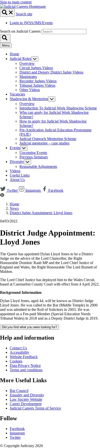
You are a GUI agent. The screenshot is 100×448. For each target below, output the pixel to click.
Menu (6, 45)
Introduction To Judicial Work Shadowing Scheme (58, 108)
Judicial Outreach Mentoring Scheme (47, 139)
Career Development (26, 404)
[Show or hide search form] (7, 13)
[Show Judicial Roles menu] (34, 58)
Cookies (16, 361)
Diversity (17, 162)
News (14, 208)
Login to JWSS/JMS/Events (31, 23)
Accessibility (19, 352)
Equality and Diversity (27, 395)
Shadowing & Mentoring (29, 99)
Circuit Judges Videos (36, 68)
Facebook (17, 429)
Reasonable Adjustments (38, 166)
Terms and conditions (26, 370)
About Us (17, 180)
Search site (24, 14)
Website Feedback (24, 357)
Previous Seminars (33, 157)
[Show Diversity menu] (27, 161)
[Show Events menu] (23, 148)
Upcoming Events (33, 153)
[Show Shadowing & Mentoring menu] (51, 99)
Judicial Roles (20, 59)
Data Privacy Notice (25, 365)
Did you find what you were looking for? (29, 327)
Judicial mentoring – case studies (44, 143)
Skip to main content (16, 2)
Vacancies (17, 94)
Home (14, 54)
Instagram (17, 433)
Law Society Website (26, 399)
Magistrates (28, 77)
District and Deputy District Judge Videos (51, 72)
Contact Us (18, 348)
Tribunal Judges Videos (37, 85)
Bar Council (19, 391)
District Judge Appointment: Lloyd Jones (41, 213)
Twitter (15, 437)
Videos (15, 171)
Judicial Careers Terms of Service (35, 408)
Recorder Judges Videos (38, 81)
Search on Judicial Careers (20, 31)
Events (15, 148)
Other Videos (29, 90)
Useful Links (20, 175)
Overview (27, 63)
